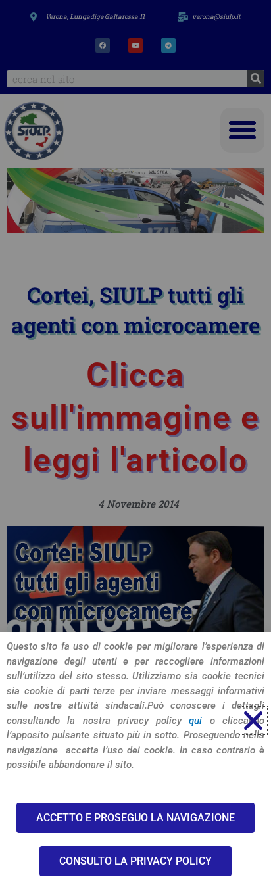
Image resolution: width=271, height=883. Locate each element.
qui (195, 721)
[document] (135, 441)
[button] (253, 720)
